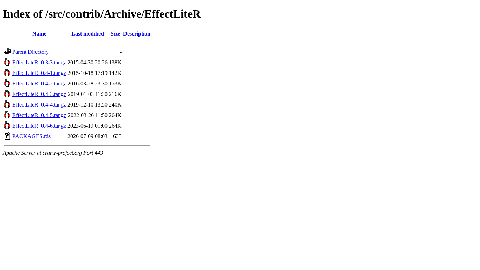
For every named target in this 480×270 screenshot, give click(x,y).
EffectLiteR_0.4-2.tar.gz (39, 83)
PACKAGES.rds (31, 136)
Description (136, 34)
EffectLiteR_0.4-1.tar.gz (39, 73)
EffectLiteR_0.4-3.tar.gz (39, 94)
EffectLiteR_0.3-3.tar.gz (39, 62)
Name (39, 34)
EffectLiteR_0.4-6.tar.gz (39, 126)
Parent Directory (30, 52)
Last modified (87, 34)
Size (115, 34)
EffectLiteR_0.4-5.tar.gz (39, 115)
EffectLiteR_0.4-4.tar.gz (39, 105)
